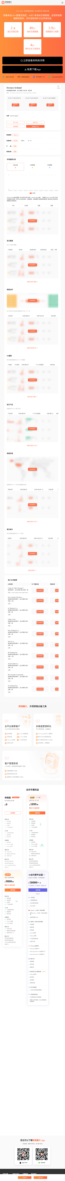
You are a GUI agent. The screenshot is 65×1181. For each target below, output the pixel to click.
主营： (8, 115)
